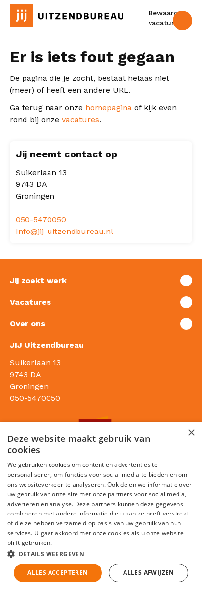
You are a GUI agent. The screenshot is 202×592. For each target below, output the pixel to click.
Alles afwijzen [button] (148, 572)
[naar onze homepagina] (66, 15)
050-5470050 (41, 219)
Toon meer (101, 280)
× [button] (191, 433)
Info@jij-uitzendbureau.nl (64, 231)
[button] (101, 554)
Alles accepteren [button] (57, 572)
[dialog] (101, 507)
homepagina (108, 107)
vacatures (80, 119)
